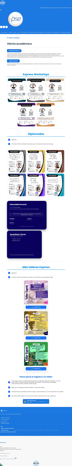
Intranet (36, 437)
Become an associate (57, 32)
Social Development (24, 32)
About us (6, 32)
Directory (36, 442)
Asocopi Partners (48, 32)
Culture (14, 32)
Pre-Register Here (36, 307)
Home (2, 32)
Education (10, 32)
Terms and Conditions (3, 455)
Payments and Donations (66, 32)
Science (18, 32)
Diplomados (2, 450)
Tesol (1, 446)
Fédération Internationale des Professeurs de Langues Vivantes (10, 449)
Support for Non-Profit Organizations (36, 32)
